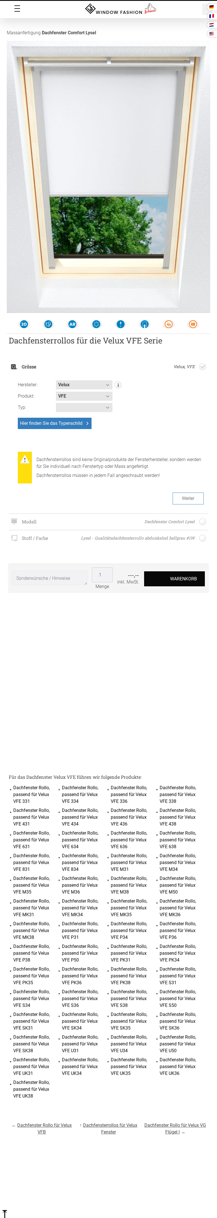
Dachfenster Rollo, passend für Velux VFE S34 (31, 998)
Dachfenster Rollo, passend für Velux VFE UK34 (80, 1066)
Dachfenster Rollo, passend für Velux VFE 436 (129, 817)
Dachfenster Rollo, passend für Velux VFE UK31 (31, 1066)
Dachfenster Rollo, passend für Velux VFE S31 (178, 975)
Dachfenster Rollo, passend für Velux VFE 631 (31, 839)
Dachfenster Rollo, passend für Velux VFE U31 (80, 1043)
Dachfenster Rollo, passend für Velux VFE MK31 (31, 907)
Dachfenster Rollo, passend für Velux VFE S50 (178, 998)
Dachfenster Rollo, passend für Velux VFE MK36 (178, 907)
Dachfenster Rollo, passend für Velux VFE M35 (31, 885)
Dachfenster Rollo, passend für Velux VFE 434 (80, 817)
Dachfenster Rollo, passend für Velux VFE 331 (31, 794)
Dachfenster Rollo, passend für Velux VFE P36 (178, 930)
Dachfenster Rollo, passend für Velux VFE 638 (178, 839)
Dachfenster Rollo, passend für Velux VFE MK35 (129, 907)
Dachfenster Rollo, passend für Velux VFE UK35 (129, 1066)
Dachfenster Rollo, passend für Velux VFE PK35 (31, 975)
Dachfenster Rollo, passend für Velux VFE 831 (31, 862)
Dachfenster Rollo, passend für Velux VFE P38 (31, 953)
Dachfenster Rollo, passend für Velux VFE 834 (80, 862)
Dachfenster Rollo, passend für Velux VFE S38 (129, 998)
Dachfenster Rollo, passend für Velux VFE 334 (80, 794)
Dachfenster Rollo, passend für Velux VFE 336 (129, 794)
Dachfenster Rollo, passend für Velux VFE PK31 (129, 953)
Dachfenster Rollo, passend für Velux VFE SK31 (31, 1021)
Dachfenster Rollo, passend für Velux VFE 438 (178, 817)
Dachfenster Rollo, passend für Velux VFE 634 (80, 839)
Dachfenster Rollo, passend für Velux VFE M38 (129, 885)
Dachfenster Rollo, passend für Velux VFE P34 (129, 930)
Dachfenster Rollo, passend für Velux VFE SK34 (80, 1021)
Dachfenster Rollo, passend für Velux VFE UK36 (178, 1066)
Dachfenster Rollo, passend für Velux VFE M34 (178, 862)
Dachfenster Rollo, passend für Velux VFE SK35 (129, 1021)
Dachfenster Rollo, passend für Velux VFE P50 (80, 953)
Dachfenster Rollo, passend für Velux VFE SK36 (178, 1021)
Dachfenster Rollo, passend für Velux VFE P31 (80, 930)
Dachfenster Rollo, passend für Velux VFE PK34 (178, 953)
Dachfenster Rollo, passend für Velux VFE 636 (129, 839)
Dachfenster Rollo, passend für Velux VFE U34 (129, 1043)
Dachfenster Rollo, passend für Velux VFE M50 (178, 885)
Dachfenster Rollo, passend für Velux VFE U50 (178, 1043)
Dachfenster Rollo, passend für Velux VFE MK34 (80, 907)
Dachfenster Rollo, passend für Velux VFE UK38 (31, 1089)
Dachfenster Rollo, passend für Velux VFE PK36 (80, 975)
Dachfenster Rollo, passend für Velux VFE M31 (129, 862)
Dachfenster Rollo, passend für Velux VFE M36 (80, 885)
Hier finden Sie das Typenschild (51, 423)
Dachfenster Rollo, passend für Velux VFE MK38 (31, 930)
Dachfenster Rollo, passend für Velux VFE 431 (31, 817)
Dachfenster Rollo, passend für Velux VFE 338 (178, 794)
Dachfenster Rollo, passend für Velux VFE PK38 (129, 975)
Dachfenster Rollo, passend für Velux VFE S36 (80, 998)
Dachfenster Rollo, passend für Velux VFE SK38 (31, 1043)
